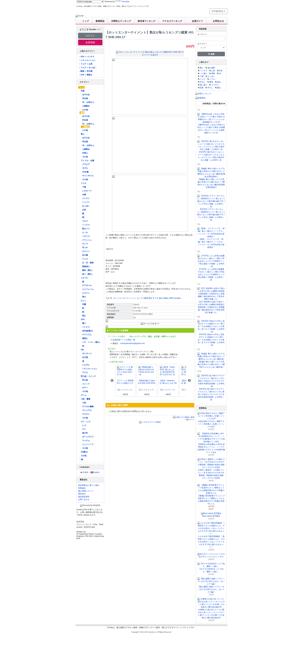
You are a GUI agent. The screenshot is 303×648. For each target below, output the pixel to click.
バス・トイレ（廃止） (91, 342)
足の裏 (85, 255)
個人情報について (85, 491)
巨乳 (221, 71)
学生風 (85, 98)
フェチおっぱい (88, 67)
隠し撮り (203, 85)
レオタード (87, 191)
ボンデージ (87, 353)
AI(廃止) (84, 452)
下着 (84, 187)
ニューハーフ (88, 444)
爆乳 (211, 82)
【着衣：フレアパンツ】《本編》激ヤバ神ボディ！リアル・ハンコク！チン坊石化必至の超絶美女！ (211, 243)
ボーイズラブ (88, 437)
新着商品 (100, 21)
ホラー (85, 387)
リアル (212, 79)
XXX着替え (86, 75)
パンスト (86, 198)
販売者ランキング (146, 21)
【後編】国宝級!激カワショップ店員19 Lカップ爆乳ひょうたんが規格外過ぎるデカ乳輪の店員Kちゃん (211, 500)
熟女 (150, 298)
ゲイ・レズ (85, 421)
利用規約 (82, 488)
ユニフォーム (88, 289)
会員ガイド (197, 21)
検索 (212, 54)
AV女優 (85, 172)
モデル (85, 168)
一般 (81, 459)
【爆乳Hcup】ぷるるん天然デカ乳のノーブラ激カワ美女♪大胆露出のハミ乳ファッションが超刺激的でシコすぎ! (211, 129)
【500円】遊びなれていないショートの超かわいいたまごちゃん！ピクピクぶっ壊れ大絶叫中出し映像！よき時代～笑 (211, 156)
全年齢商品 (217, 11)
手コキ (85, 247)
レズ (84, 425)
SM (82, 350)
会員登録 (90, 42)
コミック (86, 384)
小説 (84, 403)
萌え (84, 297)
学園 (84, 304)
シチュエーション (88, 60)
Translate (125, 1)
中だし (210, 88)
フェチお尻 (86, 64)
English (96, 472)
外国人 (85, 153)
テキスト (86, 414)
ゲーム (83, 395)
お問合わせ (218, 21)
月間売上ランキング (121, 21)
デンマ (85, 244)
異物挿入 (86, 266)
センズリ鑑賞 (142, 298)
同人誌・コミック (88, 376)
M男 (171, 298)
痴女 (161, 298)
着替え (85, 338)
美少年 (85, 433)
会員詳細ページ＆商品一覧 (123, 340)
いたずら (86, 365)
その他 (85, 110)
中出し (202, 82)
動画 (83, 113)
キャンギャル (88, 176)
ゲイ (84, 429)
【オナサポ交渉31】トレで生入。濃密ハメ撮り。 (211, 570)
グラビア (86, 164)
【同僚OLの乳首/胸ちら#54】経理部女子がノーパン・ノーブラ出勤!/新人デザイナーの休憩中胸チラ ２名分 (211, 448)
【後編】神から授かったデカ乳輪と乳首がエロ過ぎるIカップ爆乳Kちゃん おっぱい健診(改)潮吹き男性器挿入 (211, 183)
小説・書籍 (85, 399)
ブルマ (85, 221)
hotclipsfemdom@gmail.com (132, 343)
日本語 (85, 472)
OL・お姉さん (88, 102)
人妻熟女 (86, 106)
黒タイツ (86, 229)
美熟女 (166, 298)
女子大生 (86, 94)
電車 (213, 73)
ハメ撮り (203, 73)
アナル (85, 372)
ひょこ (83, 300)
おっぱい (86, 206)
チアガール (87, 285)
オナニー (86, 251)
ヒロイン (86, 293)
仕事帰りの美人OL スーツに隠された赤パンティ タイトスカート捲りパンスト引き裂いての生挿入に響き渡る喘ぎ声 (211, 614)
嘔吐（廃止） (88, 270)
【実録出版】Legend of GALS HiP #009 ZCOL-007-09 (146, 381)
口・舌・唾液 (88, 263)
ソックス (86, 225)
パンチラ (86, 327)
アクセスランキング (172, 21)
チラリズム (87, 334)
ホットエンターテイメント (124, 298)
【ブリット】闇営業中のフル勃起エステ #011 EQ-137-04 (125, 381)
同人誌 (85, 380)
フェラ (85, 259)
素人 (83, 134)
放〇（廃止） (88, 274)
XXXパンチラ (87, 56)
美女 (219, 82)
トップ (85, 21)
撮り (84, 323)
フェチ (83, 183)
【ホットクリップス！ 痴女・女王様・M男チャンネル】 (125, 390)
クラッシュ (87, 240)
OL (220, 73)
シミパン (86, 202)
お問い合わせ (83, 499)
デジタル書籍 (88, 406)
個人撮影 (211, 68)
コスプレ (84, 278)
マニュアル (87, 410)
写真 (83, 91)
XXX (83, 319)
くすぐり (86, 236)
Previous (112, 380)
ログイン (90, 35)
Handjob (177, 298)
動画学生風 (86, 71)
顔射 (202, 88)
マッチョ (86, 440)
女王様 (85, 357)
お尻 (84, 210)
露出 (219, 88)
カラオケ (215, 85)
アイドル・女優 (87, 160)
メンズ (82, 87)
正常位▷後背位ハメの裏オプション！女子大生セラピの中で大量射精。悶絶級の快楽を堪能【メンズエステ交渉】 (211, 474)
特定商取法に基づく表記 (88, 485)
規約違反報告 (83, 497)
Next (189, 380)
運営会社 (82, 494)
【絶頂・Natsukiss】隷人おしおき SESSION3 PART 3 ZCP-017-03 (168, 381)
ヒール (85, 232)
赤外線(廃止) (87, 331)
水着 (84, 194)
